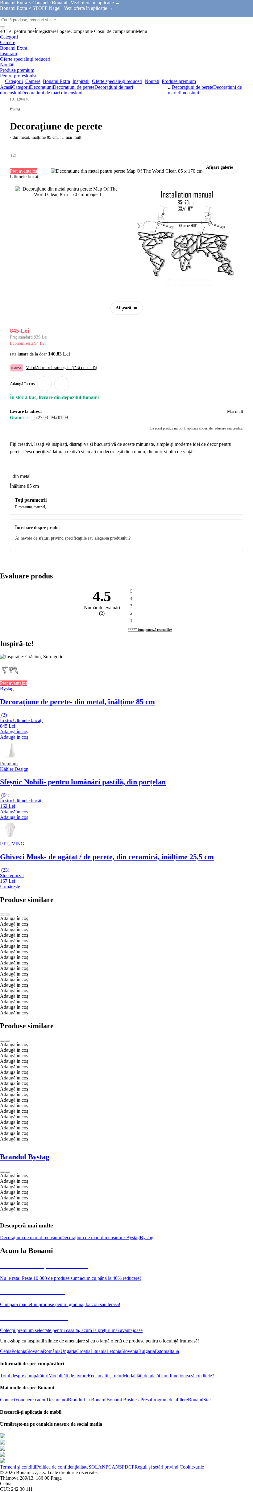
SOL (93, 1466)
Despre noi (57, 1399)
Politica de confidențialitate (62, 1466)
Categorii (21, 87)
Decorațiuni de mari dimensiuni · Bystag (100, 1237)
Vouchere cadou (31, 1399)
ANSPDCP (123, 1466)
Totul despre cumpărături (24, 1375)
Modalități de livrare (68, 1375)
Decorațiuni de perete (73, 87)
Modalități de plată (141, 1375)
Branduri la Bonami (87, 1399)
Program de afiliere (169, 1399)
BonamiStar (199, 1399)
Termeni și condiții (18, 1466)
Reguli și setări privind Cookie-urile (169, 1466)
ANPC (105, 1466)
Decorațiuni (41, 87)
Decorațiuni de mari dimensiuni (51, 92)
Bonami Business (123, 1399)
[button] (61, 383)
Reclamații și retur (105, 1375)
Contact (7, 1399)
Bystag (146, 1237)
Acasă (6, 87)
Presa (145, 1399)
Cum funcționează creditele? (186, 1375)
